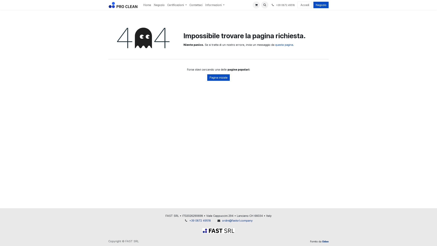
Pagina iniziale (218, 77)
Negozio (321, 5)
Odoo (325, 241)
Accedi (304, 5)
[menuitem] (147, 5)
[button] (264, 5)
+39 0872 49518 (200, 220)
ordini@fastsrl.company (237, 220)
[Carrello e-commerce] (256, 5)
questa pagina (284, 44)
